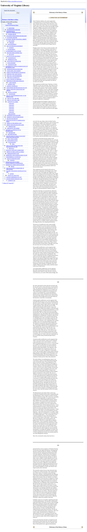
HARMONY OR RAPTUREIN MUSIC (15, 117)
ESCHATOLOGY (12, 58)
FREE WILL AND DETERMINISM (14, 76)
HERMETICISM (11, 126)
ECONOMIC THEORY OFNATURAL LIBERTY (16, 39)
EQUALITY (11, 54)
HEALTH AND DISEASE (12, 118)
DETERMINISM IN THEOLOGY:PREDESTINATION (13, 32)
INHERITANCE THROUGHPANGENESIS (15, 164)
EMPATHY (11, 42)
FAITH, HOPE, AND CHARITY (14, 70)
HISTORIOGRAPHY (12, 134)
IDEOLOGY (11, 148)
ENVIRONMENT (11, 49)
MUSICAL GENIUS (12, 92)
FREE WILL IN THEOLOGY (13, 77)
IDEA (13, 144)
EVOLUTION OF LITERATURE (14, 61)
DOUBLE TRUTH (12, 34)
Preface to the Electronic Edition (12, 25)
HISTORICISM (11, 132)
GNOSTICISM (12, 94)
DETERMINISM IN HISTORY (13, 29)
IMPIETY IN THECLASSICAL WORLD (15, 152)
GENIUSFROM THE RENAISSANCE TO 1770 (16, 87)
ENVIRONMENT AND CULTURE (13, 51)
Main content (11, 1)
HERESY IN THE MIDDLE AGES (14, 123)
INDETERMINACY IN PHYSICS (13, 157)
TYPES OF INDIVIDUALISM (13, 158)
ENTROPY (11, 47)
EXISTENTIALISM (12, 64)
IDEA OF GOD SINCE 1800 (13, 100)
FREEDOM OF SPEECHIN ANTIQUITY (15, 81)
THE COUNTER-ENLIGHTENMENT (15, 46)
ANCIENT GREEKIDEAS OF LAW (13, 177)
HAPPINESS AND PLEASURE (13, 115)
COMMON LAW (11, 180)
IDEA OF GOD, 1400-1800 (13, 98)
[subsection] (11, 103)
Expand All (11, 183)
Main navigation (18, 1)
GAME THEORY (12, 82)
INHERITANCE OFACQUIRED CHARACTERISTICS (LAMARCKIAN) (14, 163)
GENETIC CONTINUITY (12, 86)
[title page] (10, 23)
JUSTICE (12, 173)
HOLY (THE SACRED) (13, 139)
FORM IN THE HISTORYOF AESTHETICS (16, 72)
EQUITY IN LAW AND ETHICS (13, 56)
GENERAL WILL (11, 84)
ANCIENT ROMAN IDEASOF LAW (14, 179)
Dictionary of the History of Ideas (10, 19)
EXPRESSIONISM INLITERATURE (14, 69)
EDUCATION (11, 41)
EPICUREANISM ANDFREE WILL (14, 52)
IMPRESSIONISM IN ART (13, 153)
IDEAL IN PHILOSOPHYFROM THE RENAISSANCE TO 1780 (14, 146)
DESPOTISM (11, 28)
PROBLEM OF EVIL (12, 59)
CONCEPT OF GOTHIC (13, 101)
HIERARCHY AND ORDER (13, 128)
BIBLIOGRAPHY (11, 113)
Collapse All (5, 183)
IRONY (12, 166)
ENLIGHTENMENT (12, 44)
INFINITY (12, 160)
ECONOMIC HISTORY (12, 37)
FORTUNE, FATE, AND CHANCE (14, 74)
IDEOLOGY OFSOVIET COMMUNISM (15, 150)
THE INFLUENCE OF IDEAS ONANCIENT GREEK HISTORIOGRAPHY (15, 137)
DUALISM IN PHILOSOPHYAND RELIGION (16, 36)
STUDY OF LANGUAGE (13, 175)
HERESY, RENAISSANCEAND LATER (15, 125)
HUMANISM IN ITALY (12, 140)
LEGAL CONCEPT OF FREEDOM (13, 79)
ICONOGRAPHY (12, 142)
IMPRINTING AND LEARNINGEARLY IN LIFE (16, 155)
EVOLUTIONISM (11, 63)
